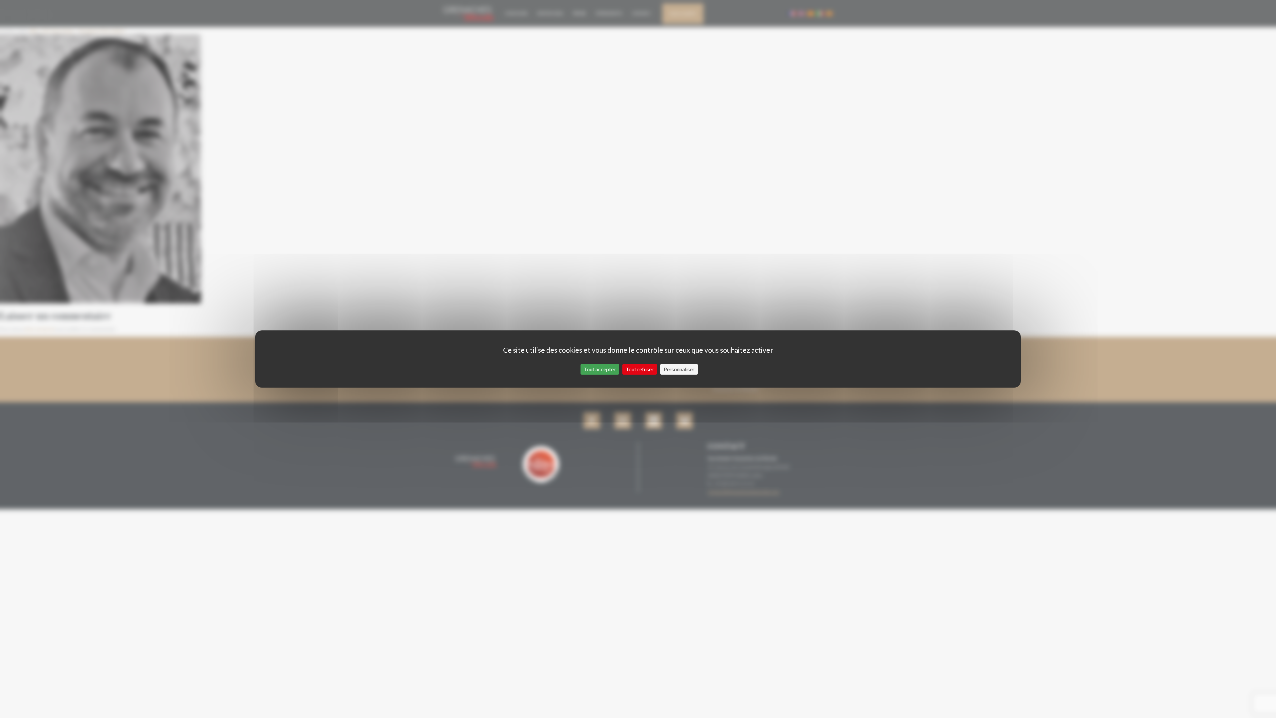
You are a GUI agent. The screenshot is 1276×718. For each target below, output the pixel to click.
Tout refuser (640, 369)
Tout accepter (600, 369)
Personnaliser (679, 369)
